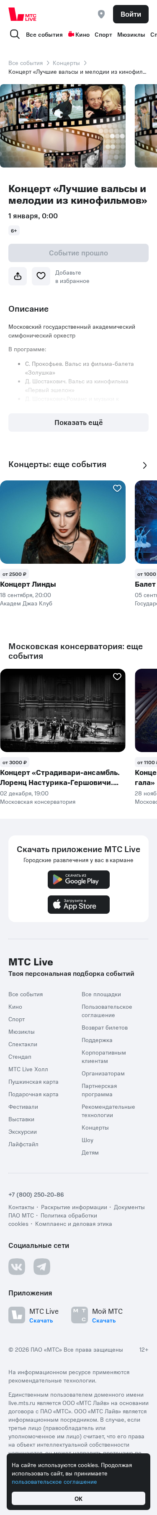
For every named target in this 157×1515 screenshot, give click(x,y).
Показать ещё (78, 422)
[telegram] (41, 1266)
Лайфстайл (23, 1144)
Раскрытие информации (74, 1206)
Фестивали (23, 1106)
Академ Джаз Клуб (26, 603)
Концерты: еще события (57, 464)
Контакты (21, 1206)
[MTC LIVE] (22, 14)
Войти (131, 14)
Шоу (87, 1139)
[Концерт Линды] (63, 522)
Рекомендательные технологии (108, 1110)
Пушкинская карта (33, 1081)
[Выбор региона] (101, 14)
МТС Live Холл (28, 1069)
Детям (90, 1152)
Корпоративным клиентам (104, 1056)
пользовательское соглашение (54, 1481)
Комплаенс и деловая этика (73, 1223)
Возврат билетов (105, 1027)
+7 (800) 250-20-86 (36, 1194)
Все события (44, 34)
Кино (82, 34)
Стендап (19, 1056)
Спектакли (22, 1044)
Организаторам (103, 1073)
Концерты (66, 62)
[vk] (16, 1266)
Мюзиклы (131, 34)
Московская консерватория (37, 801)
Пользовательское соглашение (107, 1010)
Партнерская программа (99, 1089)
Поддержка (97, 1039)
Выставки (21, 1119)
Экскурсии (22, 1131)
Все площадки (101, 994)
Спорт (103, 34)
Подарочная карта (33, 1094)
